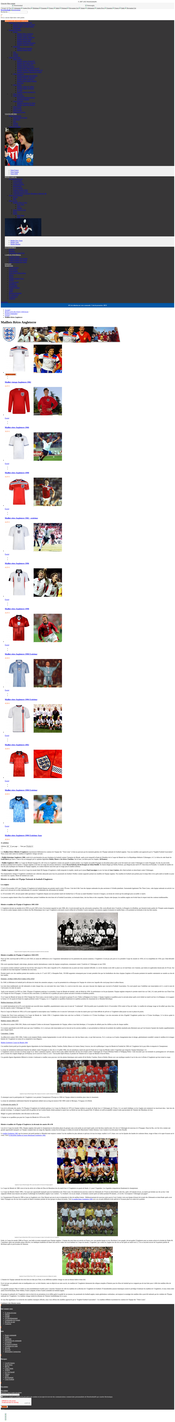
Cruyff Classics (18, 183)
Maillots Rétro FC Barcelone (26, 77)
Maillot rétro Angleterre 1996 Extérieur (21, 699)
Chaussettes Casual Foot (17, 253)
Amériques (16, 46)
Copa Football (9, 1379)
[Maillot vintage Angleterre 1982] (33, 372)
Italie (57, 8)
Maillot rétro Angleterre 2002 (17, 745)
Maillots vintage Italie (24, 41)
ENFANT (8, 264)
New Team (20, 204)
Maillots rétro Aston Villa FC (26, 63)
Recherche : (4, 12)
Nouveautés (17, 28)
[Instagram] (2, 1409)
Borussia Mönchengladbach (26, 97)
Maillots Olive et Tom (20, 203)
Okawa (11, 275)
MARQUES (9, 266)
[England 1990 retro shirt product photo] (33, 777)
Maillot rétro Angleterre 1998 (17, 609)
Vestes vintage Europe (20, 118)
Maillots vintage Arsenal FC (26, 61)
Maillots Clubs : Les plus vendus (23, 26)
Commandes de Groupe (12, 1320)
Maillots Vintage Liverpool (25, 66)
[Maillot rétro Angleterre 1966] (33, 415)
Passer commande (10, 1335)
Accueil (7, 310)
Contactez (8, 1324)
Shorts (15, 212)
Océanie (15, 56)
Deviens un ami (10, 1322)
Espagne (44, 8)
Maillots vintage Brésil (24, 50)
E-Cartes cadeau (14, 257)
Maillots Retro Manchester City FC (28, 68)
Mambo (19, 208)
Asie (14, 52)
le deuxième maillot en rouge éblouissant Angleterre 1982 (27, 1135)
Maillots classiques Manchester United (29, 72)
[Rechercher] (1, 14)
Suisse (82, 8)
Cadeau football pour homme (18, 258)
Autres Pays (27, 8)
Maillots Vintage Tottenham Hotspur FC (30, 70)
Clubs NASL (17, 107)
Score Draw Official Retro (17, 273)
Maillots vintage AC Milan (25, 87)
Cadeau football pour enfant (18, 262)
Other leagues (17, 110)
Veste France (14, 170)
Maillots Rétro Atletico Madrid (27, 81)
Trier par (23, 846)
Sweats (15, 197)
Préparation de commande (13, 1341)
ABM (11, 291)
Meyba (11, 277)
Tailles (7, 1337)
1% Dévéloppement (11, 1318)
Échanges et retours (11, 1344)
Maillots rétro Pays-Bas (24, 39)
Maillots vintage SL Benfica (26, 105)
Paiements (8, 1339)
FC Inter (19, 90)
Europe (15, 32)
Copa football (17, 181)
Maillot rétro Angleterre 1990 (17, 473)
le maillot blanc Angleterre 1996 (82, 1199)
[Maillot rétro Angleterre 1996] (33, 551)
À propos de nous (10, 1313)
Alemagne (17, 8)
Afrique (15, 54)
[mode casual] (23, 235)
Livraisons (8, 1342)
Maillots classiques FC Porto (26, 103)
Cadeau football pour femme (18, 260)
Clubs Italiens (17, 85)
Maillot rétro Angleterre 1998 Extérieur (21, 654)
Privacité (7, 1350)
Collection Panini (18, 184)
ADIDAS (12, 299)
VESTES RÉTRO (11, 114)
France (51, 8)
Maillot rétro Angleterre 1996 (17, 563)
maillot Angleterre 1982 (10, 1133)
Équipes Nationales (15, 30)
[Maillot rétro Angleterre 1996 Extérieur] (33, 687)
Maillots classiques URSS (25, 45)
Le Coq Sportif (18, 188)
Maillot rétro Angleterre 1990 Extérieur (21, 790)
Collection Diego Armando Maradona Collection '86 (29, 193)
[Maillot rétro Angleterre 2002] (33, 732)
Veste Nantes (14, 172)
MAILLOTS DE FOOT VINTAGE (16, 21)
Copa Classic (13, 269)
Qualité (7, 1316)
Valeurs (7, 1315)
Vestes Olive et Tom (19, 210)
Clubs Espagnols (18, 74)
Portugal (64, 8)
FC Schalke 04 (13, 295)
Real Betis (20, 83)
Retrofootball (17, 186)
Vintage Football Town (20, 190)
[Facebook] (1, 1409)
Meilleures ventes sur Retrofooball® (20, 23)
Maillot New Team (16, 240)
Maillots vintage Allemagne (26, 37)
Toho (18, 206)
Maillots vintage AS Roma (25, 88)
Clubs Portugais (18, 101)
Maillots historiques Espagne (26, 43)
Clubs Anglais (17, 59)
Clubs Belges (17, 108)
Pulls (14, 199)
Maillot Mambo (15, 244)
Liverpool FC (13, 297)
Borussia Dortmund (15, 293)
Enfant (15, 214)
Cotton (11, 289)
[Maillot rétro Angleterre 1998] (33, 596)
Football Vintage (14, 288)
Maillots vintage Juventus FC (26, 92)
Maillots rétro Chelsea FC (25, 65)
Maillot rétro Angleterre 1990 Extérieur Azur (23, 835)
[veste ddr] (19, 165)
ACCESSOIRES (10, 247)
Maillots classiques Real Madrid (27, 76)
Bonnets (11, 249)
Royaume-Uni (74, 8)
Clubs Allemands (18, 96)
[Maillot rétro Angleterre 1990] (33, 460)
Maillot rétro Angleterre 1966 (17, 427)
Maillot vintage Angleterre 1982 (18, 382)
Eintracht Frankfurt (23, 99)
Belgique (36, 8)
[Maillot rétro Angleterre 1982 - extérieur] (33, 505)
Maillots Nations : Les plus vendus (24, 25)
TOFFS (11, 280)
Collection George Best (20, 192)
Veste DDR (14, 174)
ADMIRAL (13, 284)
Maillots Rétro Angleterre (25, 34)
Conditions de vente (11, 1346)
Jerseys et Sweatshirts (16, 195)
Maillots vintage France (24, 35)
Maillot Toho (14, 242)
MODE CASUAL (11, 177)
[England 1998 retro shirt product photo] (33, 641)
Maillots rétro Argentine (24, 48)
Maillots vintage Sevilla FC (25, 79)
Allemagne (91, 8)
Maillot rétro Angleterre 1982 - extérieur (21, 518)
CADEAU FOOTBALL (13, 255)
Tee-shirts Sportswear (16, 179)
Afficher (3, 846)
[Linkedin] (3, 1409)
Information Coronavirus (13, 1351)
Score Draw (9, 1365)
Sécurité (7, 1348)
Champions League (19, 112)
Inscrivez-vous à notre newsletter (11, 1393)
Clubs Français (17, 94)
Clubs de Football (14, 57)
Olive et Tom (13, 201)
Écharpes (12, 251)
